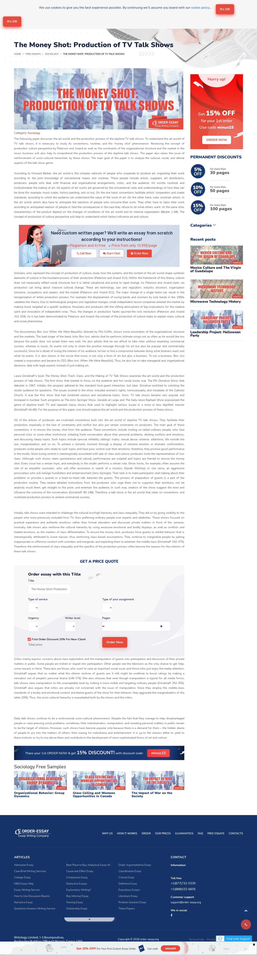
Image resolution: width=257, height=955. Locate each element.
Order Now (140, 253)
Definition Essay (127, 884)
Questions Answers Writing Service (34, 908)
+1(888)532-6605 (183, 889)
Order (146, 833)
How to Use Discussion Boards (32, 896)
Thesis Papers (126, 908)
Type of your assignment (118, 599)
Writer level (72, 618)
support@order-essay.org (186, 902)
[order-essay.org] (32, 833)
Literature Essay (128, 896)
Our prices (163, 833)
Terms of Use (196, 939)
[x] (128, 948)
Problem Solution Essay (132, 902)
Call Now (85, 253)
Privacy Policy (215, 939)
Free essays (215, 833)
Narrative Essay (23, 902)
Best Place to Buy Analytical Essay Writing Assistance (89, 865)
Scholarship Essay (76, 908)
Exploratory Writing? (78, 890)
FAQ (200, 833)
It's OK (225, 9)
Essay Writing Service (27, 890)
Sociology (34, 133)
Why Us (107, 833)
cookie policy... (201, 7)
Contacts (236, 833)
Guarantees (184, 833)
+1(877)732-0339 (183, 883)
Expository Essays (129, 890)
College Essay (22, 877)
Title (31, 580)
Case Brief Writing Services (30, 871)
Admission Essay (24, 865)
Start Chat (113, 253)
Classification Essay (129, 871)
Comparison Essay (77, 877)
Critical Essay (126, 877)
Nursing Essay (74, 902)
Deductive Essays (76, 884)
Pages (106, 618)
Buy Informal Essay (77, 896)
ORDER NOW (216, 140)
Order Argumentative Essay (134, 865)
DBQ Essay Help (24, 884)
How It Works (127, 833)
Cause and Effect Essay (79, 871)
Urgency (33, 618)
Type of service (38, 599)
